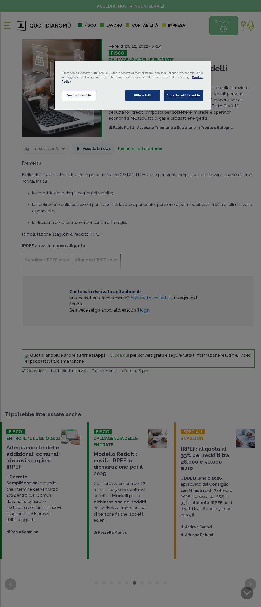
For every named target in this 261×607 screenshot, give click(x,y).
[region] (132, 85)
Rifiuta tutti (142, 95)
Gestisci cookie (79, 95)
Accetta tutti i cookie (183, 95)
